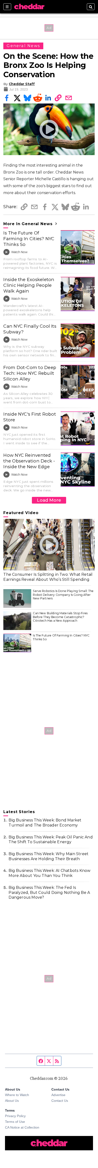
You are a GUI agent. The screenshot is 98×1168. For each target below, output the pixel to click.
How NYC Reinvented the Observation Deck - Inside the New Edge (29, 460)
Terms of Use (15, 1122)
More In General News (28, 224)
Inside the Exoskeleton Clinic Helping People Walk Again (28, 285)
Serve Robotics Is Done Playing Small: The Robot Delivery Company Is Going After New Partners (63, 594)
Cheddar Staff (22, 84)
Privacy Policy (15, 1116)
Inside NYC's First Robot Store (29, 417)
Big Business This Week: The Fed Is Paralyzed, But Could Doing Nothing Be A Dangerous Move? (49, 892)
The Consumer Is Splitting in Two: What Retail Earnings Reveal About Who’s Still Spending (48, 577)
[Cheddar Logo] (29, 7)
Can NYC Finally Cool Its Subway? (29, 329)
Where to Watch (17, 1095)
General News (23, 45)
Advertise (58, 1095)
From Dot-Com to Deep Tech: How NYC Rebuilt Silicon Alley (29, 373)
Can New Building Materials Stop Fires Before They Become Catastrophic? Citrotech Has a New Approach (60, 616)
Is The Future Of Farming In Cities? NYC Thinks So (28, 238)
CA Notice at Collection (22, 1127)
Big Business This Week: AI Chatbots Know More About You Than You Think (49, 873)
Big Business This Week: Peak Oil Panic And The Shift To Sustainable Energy (51, 839)
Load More (49, 500)
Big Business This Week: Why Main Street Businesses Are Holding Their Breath (48, 856)
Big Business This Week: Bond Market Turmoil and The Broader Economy (45, 822)
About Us (12, 1101)
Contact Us (59, 1101)
